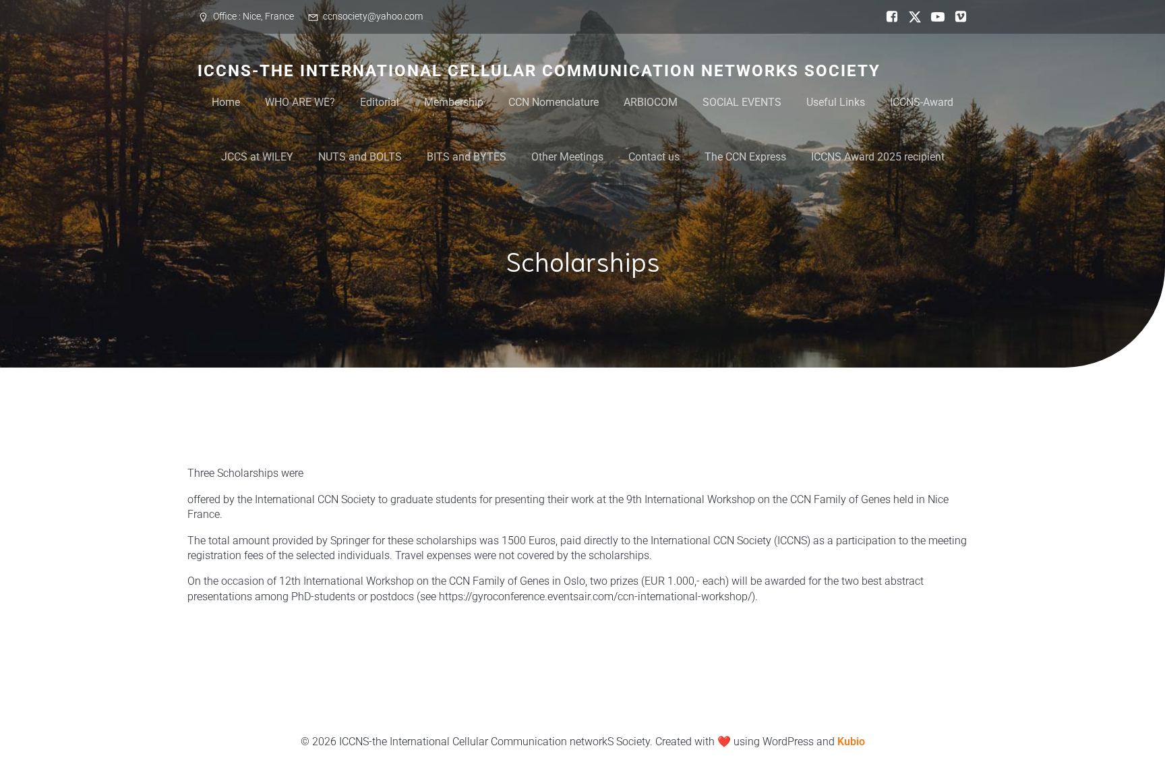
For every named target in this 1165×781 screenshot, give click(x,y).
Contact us (654, 156)
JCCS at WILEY (257, 156)
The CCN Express (745, 156)
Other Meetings (567, 156)
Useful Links (835, 102)
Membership (453, 102)
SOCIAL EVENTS (742, 102)
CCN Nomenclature (553, 102)
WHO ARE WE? (300, 102)
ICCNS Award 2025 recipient (878, 156)
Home (226, 102)
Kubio (851, 741)
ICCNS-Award (921, 102)
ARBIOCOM (651, 102)
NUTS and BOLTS (360, 156)
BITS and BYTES (466, 156)
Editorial (379, 102)
